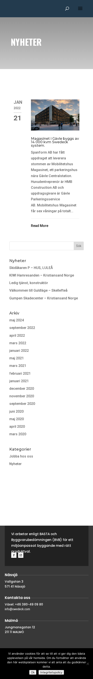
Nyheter (15, 464)
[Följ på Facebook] (13, 555)
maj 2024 (16, 320)
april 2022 (17, 335)
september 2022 (22, 328)
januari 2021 (19, 381)
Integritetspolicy (51, 672)
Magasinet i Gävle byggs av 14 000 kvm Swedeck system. (55, 142)
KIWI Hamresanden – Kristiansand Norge (41, 275)
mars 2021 (17, 366)
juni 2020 (16, 411)
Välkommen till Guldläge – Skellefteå (38, 290)
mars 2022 (17, 343)
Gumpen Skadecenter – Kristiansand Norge (43, 298)
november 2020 (21, 396)
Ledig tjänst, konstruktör (28, 283)
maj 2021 (16, 358)
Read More (39, 226)
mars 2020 (17, 434)
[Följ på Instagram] (20, 555)
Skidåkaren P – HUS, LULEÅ (31, 268)
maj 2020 (16, 419)
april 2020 (17, 426)
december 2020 (21, 389)
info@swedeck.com (17, 609)
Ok (33, 672)
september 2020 (22, 404)
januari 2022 (19, 351)
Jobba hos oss (21, 456)
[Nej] (87, 664)
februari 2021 (20, 373)
